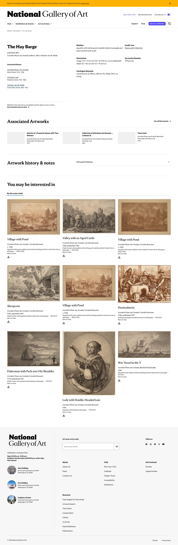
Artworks (16, 31)
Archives (66, 522)
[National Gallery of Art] (26, 440)
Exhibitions (108, 484)
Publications (68, 531)
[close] (170, 3)
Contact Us (67, 475)
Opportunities (151, 471)
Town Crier (142, 133)
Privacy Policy (166, 540)
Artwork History (84, 161)
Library (65, 517)
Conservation (68, 513)
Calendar (107, 471)
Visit (9, 23)
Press (65, 471)
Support (134, 23)
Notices (155, 540)
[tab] (15, 194)
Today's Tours (109, 475)
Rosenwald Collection (134, 48)
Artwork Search (69, 504)
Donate (149, 466)
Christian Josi (12, 77)
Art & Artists (44, 23)
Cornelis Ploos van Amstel (17, 69)
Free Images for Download (73, 499)
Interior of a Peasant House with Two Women (42, 134)
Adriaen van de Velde (15, 85)
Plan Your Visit (110, 466)
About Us (66, 466)
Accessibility (109, 480)
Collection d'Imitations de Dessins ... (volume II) (97, 134)
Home (9, 31)
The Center (67, 508)
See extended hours (145, 14)
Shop (143, 23)
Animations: (160, 14)
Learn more (85, 3)
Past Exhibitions (69, 526)
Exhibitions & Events (25, 23)
